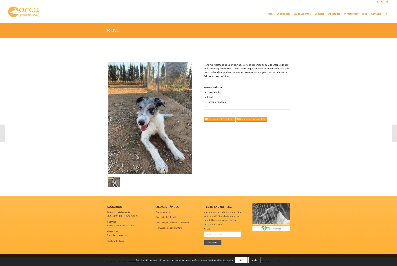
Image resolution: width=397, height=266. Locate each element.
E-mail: (207, 229)
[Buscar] (386, 14)
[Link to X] (382, 2)
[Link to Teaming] (386, 2)
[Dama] (394, 133)
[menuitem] (270, 14)
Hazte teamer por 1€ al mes (121, 225)
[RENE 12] (150, 118)
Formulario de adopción (166, 217)
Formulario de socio (117, 235)
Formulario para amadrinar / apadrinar (172, 222)
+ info (254, 260)
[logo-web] (24, 14)
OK (241, 260)
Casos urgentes (163, 212)
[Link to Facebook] (377, 2)
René (113, 30)
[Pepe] (2, 133)
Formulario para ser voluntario (169, 228)
